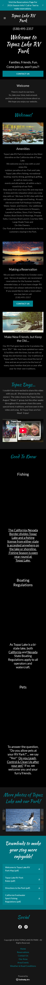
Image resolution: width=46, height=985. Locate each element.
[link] (23, 21)
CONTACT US (23, 303)
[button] (6, 18)
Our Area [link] (23, 959)
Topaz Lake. (23, 560)
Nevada (32, 652)
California (15, 652)
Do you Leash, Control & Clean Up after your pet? (23, 761)
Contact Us (23, 74)
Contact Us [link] (23, 955)
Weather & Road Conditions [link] (23, 966)
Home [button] (23, 948)
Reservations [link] (23, 952)
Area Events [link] (23, 962)
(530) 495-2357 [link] (23, 29)
